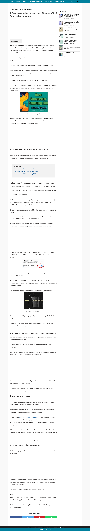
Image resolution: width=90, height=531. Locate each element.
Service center (60, 1)
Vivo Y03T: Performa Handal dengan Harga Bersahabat (70, 41)
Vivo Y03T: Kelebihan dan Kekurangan (70, 35)
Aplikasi (46, 1)
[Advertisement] (33, 29)
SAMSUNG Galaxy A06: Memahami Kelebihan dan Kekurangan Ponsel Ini (70, 54)
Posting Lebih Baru (15, 522)
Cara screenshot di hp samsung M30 (25, 174)
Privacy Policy (48, 527)
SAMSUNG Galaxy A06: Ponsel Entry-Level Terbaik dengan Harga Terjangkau (72, 47)
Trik (25, 1)
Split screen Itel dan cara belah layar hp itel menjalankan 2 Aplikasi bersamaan (71, 15)
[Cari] (77, 1)
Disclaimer (56, 527)
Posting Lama (53, 522)
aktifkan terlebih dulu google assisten (29, 417)
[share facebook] (16, 517)
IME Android (48, 529)
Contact (34, 527)
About (27, 527)
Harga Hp (31, 1)
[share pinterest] (39, 517)
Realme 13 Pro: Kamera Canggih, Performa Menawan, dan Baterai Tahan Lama (72, 22)
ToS (63, 527)
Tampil (17, 41)
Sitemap (40, 527)
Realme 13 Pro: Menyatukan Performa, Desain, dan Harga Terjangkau (70, 29)
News (52, 1)
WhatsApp (39, 1)
